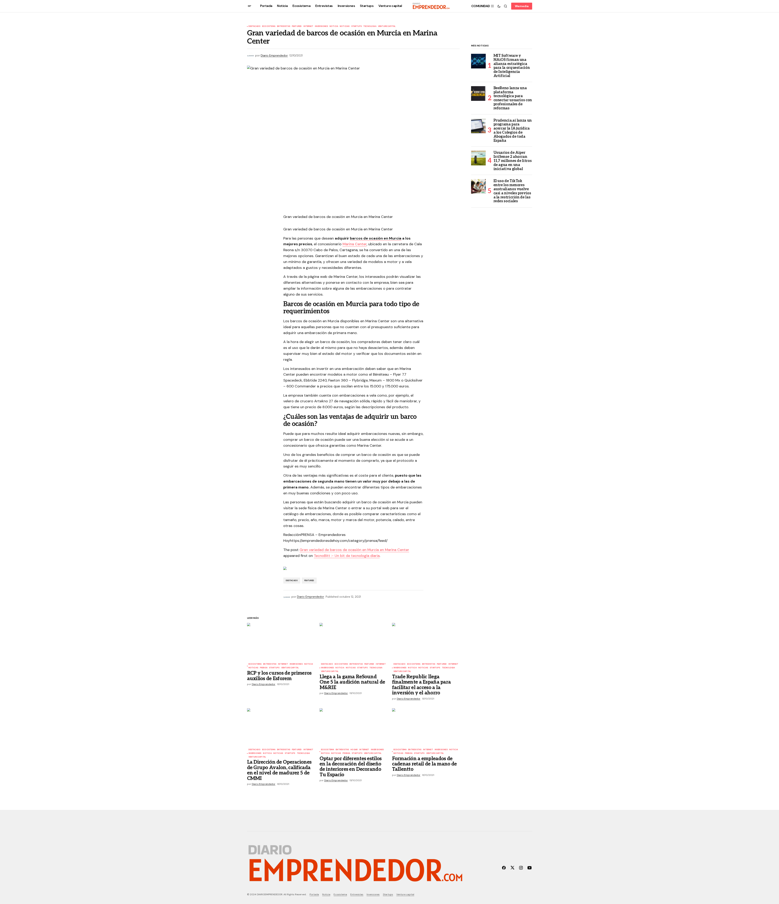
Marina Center (355, 244)
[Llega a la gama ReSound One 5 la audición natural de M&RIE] (353, 642)
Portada (314, 894)
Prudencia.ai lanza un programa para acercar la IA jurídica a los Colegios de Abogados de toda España (512, 131)
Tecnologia (369, 26)
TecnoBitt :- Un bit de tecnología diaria (347, 555)
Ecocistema (268, 26)
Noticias (344, 26)
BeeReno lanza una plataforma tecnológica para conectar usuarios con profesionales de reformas (512, 98)
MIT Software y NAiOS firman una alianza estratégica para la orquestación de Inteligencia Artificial (511, 66)
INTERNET (308, 26)
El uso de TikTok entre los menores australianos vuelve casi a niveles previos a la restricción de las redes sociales (512, 191)
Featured (297, 26)
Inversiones (321, 26)
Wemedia (521, 6)
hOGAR (354, 750)
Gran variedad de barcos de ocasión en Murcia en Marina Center (354, 549)
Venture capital (387, 26)
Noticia (334, 26)
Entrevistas (283, 26)
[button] (249, 6)
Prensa (263, 668)
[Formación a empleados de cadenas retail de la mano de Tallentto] (426, 727)
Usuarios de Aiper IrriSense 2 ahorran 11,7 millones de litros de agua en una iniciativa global (512, 161)
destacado (254, 26)
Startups (356, 26)
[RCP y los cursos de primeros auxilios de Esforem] (281, 642)
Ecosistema (340, 894)
